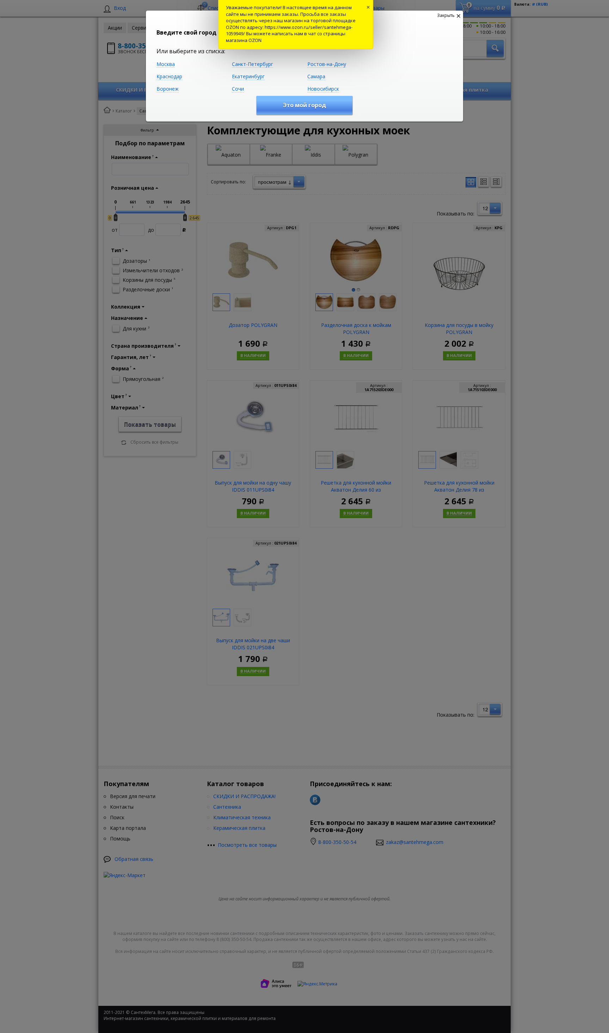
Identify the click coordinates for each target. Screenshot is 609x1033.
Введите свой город (186, 32)
